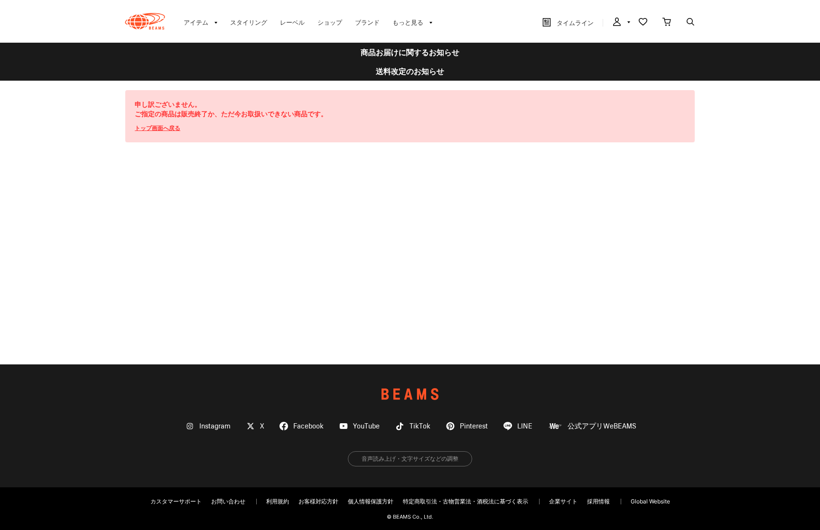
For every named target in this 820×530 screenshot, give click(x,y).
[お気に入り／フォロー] (643, 23)
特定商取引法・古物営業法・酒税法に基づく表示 (465, 501)
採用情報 (598, 501)
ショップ (329, 22)
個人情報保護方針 (370, 501)
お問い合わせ (228, 501)
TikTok (420, 426)
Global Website (650, 501)
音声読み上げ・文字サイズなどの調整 (410, 458)
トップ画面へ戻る (157, 127)
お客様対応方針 (318, 501)
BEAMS (410, 394)
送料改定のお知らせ (410, 71)
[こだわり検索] (690, 23)
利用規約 (277, 501)
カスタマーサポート (176, 501)
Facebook (308, 426)
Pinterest (474, 426)
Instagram (215, 426)
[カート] (666, 23)
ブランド (367, 22)
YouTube (366, 426)
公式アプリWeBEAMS (602, 426)
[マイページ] (620, 23)
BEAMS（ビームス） (145, 21)
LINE (524, 426)
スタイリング (248, 22)
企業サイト (563, 501)
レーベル (292, 22)
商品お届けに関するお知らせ (410, 52)
